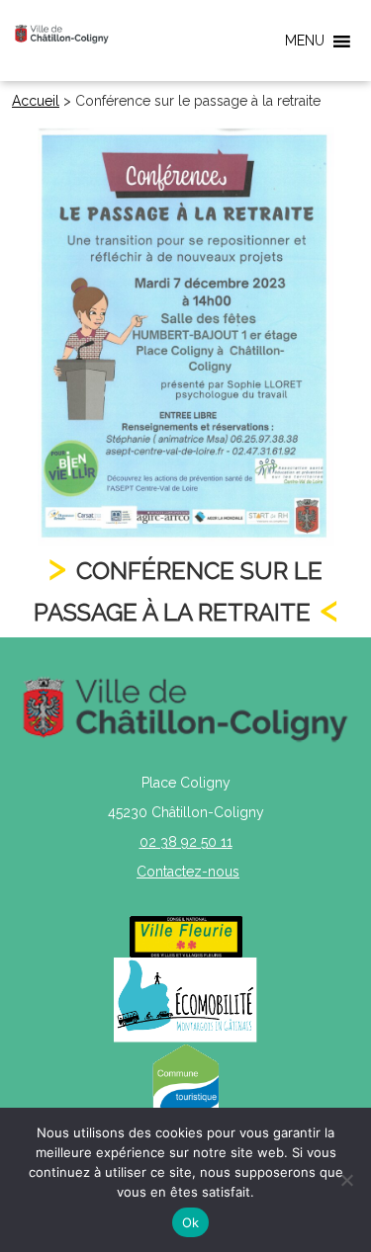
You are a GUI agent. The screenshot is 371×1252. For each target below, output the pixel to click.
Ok (191, 1222)
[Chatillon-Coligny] (62, 33)
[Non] (346, 1180)
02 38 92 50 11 (185, 842)
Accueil (35, 101)
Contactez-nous (188, 871)
